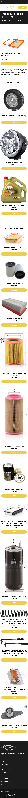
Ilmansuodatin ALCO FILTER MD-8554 (14, 319)
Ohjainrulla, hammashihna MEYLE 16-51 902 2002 (14, 725)
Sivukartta (19, 795)
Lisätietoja (14, 63)
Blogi (4, 772)
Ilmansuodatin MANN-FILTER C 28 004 (14, 247)
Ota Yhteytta (13, 794)
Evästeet (19, 794)
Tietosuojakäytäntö (11, 795)
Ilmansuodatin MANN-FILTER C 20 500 (14, 446)
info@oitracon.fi (24, 1)
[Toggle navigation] (2, 7)
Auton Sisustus (7, 769)
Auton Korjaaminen (8, 767)
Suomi (3, 1)
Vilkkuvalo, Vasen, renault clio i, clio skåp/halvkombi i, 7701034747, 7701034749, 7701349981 (14, 689)
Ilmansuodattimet (16, 53)
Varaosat (9, 53)
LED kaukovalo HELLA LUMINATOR (14, 162)
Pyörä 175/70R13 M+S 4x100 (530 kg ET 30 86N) (14, 116)
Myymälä (22, 7)
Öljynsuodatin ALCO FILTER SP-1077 (14, 489)
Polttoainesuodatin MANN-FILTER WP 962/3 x (14, 596)
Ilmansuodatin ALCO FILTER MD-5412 (14, 284)
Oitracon (5, 764)
